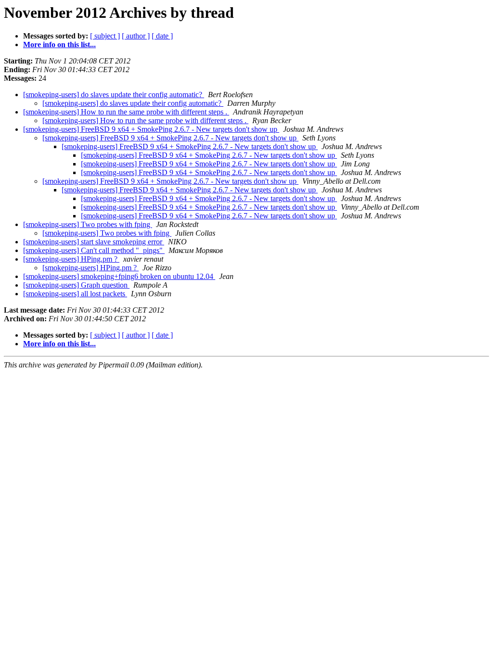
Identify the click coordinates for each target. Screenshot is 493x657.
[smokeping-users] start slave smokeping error (93, 242)
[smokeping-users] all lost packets (75, 294)
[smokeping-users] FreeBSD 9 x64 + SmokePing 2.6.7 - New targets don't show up (151, 129)
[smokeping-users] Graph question (76, 285)
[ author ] (136, 36)
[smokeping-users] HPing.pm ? (71, 259)
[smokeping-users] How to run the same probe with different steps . (126, 112)
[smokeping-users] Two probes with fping (87, 224)
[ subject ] (105, 36)
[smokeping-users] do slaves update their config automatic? (113, 94)
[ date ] (162, 36)
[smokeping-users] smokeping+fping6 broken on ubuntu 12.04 (119, 276)
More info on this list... (59, 44)
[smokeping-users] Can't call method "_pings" (94, 250)
